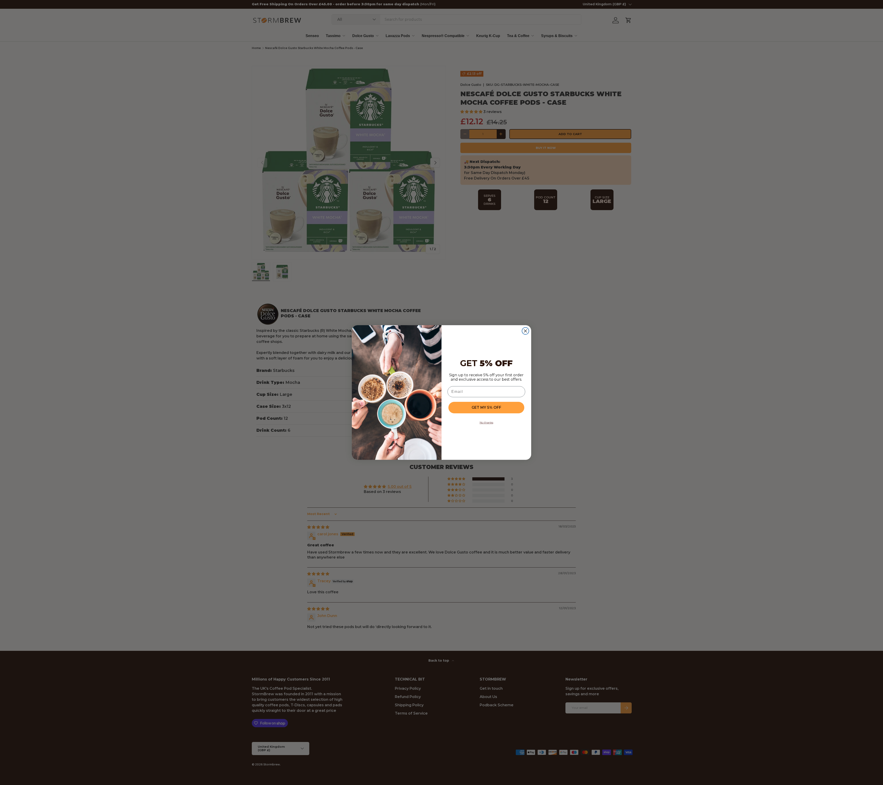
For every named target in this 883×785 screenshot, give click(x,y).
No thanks (486, 422)
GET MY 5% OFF (486, 407)
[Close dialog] (525, 330)
